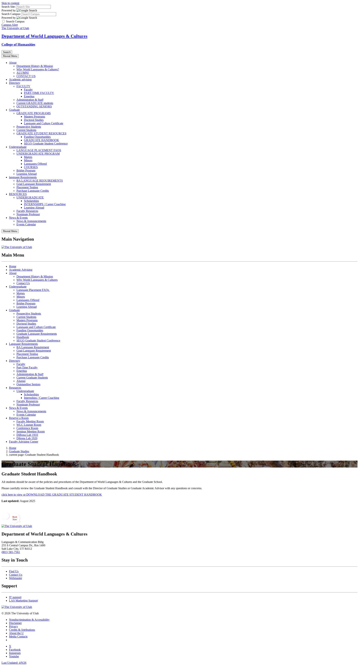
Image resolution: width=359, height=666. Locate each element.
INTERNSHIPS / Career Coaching (45, 204)
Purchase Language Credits (32, 190)
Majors (28, 157)
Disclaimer (15, 623)
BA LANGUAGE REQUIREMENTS (39, 180)
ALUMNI (22, 72)
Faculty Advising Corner (23, 441)
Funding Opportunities (37, 136)
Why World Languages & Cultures (37, 279)
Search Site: (8, 6)
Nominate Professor (28, 214)
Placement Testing (27, 187)
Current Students (26, 130)
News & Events (18, 217)
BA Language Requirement (32, 347)
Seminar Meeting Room (30, 431)
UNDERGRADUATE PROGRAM (38, 153)
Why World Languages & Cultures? (37, 69)
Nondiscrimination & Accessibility (29, 619)
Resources (15, 387)
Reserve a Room (19, 418)
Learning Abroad (26, 173)
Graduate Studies (19, 451)
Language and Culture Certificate (43, 123)
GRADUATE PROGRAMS (33, 113)
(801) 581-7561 (10, 552)
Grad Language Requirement (33, 184)
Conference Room (27, 428)
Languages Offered (35, 163)
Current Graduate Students (32, 377)
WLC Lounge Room (28, 424)
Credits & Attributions (22, 629)
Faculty (28, 89)
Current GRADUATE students (34, 103)
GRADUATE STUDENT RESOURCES (41, 133)
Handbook (22, 337)
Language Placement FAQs (33, 290)
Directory (14, 82)
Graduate (14, 109)
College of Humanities (18, 44)
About (12, 62)
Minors (28, 160)
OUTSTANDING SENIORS (34, 106)
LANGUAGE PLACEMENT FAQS (38, 150)
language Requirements (23, 177)
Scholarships (31, 200)
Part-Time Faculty (27, 367)
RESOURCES (18, 194)
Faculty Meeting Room (30, 421)
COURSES (31, 167)
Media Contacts (18, 636)
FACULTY (23, 86)
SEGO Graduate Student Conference (46, 143)
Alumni (20, 381)
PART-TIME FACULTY (39, 93)
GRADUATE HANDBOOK (41, 140)
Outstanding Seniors (28, 384)
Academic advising (20, 79)
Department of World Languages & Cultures (44, 36)
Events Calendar (26, 224)
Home (12, 266)
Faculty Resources (27, 211)
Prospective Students (28, 126)
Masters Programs (34, 116)
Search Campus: (11, 14)
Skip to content (10, 3)
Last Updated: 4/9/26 (13, 662)
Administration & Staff (29, 99)
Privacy (13, 626)
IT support (15, 597)
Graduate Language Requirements (36, 333)
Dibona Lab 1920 (26, 438)
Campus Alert (9, 24)
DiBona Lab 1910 (27, 434)
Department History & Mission (34, 66)
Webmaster (15, 578)
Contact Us (23, 283)
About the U (16, 633)
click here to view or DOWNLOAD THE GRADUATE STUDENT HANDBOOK (51, 494)
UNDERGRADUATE (30, 197)
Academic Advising (20, 269)
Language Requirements (23, 343)
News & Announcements (31, 221)
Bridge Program (25, 170)
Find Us (14, 571)
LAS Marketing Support (23, 600)
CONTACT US (26, 76)
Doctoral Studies (34, 120)
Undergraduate (18, 146)
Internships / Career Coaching (41, 397)
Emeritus (29, 96)
